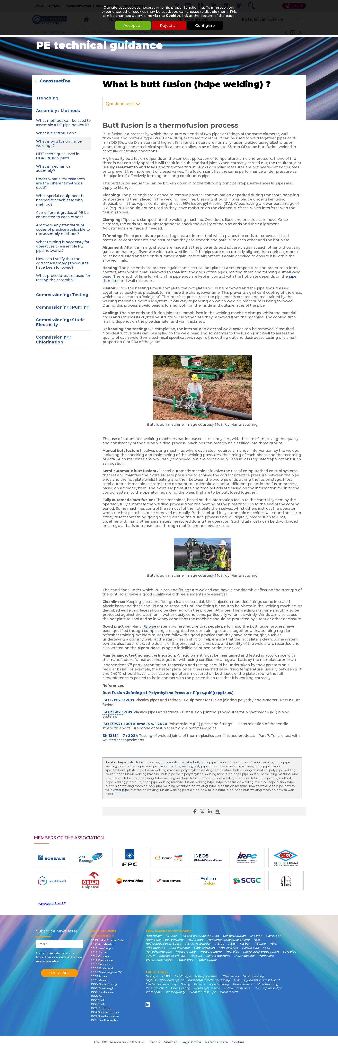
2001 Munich (100, 980)
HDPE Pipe (183, 976)
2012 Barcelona (102, 960)
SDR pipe (289, 951)
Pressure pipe (186, 951)
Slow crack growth (171, 956)
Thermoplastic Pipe (268, 988)
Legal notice (191, 1042)
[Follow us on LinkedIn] (148, 1004)
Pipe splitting (228, 948)
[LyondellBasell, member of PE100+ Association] (51, 880)
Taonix (154, 1042)
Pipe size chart (156, 988)
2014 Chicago (100, 956)
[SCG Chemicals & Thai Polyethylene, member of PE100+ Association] (246, 880)
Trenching (47, 98)
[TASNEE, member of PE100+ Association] (51, 903)
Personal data (216, 1042)
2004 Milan (99, 976)
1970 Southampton (105, 1020)
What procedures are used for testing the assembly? (63, 278)
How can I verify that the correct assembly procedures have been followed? (62, 263)
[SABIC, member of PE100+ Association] (207, 880)
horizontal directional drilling (209, 980)
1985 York (98, 1000)
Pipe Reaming (267, 984)
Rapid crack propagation (261, 951)
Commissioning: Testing (62, 294)
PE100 (219, 943)
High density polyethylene (164, 939)
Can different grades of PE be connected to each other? (62, 215)
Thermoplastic (244, 956)
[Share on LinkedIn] (210, 811)
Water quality (175, 992)
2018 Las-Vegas (102, 948)
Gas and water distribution (199, 936)
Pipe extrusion (204, 948)
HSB (257, 939)
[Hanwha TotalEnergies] (168, 857)
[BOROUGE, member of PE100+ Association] (90, 857)
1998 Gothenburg (104, 984)
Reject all (169, 25)
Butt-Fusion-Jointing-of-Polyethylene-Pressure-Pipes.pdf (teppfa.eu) (168, 693)
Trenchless (265, 956)
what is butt (190, 762)
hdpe (140, 762)
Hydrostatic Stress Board (163, 943)
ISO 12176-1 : (113, 700)
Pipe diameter (179, 948)
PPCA (267, 948)
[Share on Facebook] (195, 811)
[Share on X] (202, 811)
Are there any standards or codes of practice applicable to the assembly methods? (63, 229)
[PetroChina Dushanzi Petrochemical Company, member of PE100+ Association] (129, 880)
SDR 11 (150, 956)
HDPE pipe (195, 939)
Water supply (206, 959)
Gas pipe (256, 936)
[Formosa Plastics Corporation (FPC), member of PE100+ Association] (129, 857)
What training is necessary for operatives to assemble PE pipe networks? (63, 246)
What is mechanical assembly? (53, 168)
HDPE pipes (230, 976)
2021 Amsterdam (103, 944)
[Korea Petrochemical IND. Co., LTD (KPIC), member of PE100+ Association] (285, 857)
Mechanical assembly (161, 984)
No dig (185, 984)
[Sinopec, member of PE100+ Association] (286, 880)
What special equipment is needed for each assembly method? (60, 200)
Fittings (170, 936)
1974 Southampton (105, 1012)
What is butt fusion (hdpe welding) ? (59, 143)
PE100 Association (198, 943)
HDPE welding (253, 976)
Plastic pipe (250, 948)
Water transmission (159, 959)
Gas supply (274, 936)
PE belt (245, 943)
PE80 (232, 943)
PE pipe (149, 626)
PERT (273, 943)
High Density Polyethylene (165, 980)
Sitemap (171, 1042)
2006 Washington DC (106, 972)
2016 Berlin (99, 952)
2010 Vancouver (102, 964)
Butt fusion (154, 936)
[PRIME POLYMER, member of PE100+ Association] (168, 880)
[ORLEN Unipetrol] (90, 880)
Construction (55, 81)
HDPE (166, 976)
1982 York (98, 1004)
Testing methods (218, 956)
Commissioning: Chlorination (53, 339)
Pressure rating (211, 951)
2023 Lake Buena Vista (107, 940)
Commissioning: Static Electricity (60, 322)
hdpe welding (171, 762)
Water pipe (185, 959)
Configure (205, 25)
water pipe (121, 790)
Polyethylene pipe (159, 951)
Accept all (133, 25)
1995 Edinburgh (102, 988)
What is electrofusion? (56, 133)
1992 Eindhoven (102, 992)
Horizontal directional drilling (228, 939)
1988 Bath (98, 996)
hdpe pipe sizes (206, 976)
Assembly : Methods (58, 110)
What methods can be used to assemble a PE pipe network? (63, 122)
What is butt (229, 992)
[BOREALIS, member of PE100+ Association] (51, 857)
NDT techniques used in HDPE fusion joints (57, 156)
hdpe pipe (208, 762)
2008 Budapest (102, 968)
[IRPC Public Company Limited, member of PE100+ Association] (246, 857)
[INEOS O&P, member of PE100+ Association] (207, 857)
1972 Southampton (105, 1016)
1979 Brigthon (101, 1008)
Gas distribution (234, 936)
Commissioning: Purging (63, 307)
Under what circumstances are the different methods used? (60, 183)
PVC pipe (232, 951)
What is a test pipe (202, 992)
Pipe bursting (155, 948)
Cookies (173, 16)
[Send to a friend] (218, 811)
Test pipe (195, 956)
